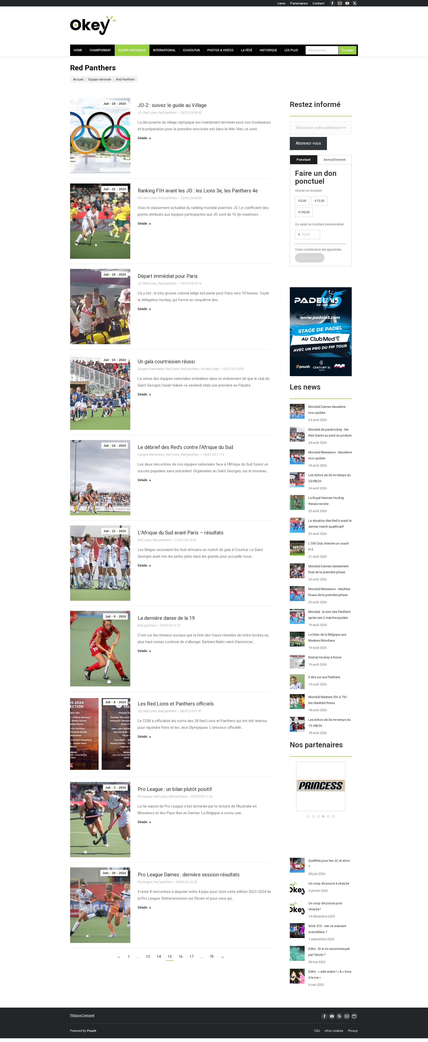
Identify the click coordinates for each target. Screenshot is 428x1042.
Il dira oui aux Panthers (324, 677)
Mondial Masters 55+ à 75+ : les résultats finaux (328, 700)
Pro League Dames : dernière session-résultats (189, 875)
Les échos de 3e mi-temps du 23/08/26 (329, 478)
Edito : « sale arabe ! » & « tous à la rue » (329, 974)
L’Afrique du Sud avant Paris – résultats (180, 533)
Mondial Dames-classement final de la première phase (328, 569)
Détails (142, 138)
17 (191, 956)
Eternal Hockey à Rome (324, 657)
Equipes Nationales (151, 369)
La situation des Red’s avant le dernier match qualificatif (329, 523)
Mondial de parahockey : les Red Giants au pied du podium (330, 432)
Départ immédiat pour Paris (168, 276)
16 (181, 956)
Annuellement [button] (334, 159)
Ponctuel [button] (303, 159)
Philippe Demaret (82, 1015)
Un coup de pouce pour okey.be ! (325, 906)
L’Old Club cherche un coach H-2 (328, 546)
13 (148, 956)
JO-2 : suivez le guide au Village (172, 105)
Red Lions (150, 112)
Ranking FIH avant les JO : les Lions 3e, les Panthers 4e (198, 191)
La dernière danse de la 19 (166, 618)
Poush (91, 1031)
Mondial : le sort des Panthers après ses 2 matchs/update (329, 615)
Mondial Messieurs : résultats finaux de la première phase (329, 592)
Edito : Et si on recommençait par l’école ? (329, 952)
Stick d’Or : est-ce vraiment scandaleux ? (327, 929)
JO (140, 112)
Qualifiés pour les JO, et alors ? (329, 863)
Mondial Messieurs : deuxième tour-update (330, 455)
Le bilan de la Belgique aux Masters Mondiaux (327, 637)
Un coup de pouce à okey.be (328, 883)
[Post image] (297, 411)
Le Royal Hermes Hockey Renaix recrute (326, 501)
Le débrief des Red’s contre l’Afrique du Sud (185, 447)
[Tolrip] (321, 810)
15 (170, 956)
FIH (140, 198)
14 (159, 956)
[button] (308, 816)
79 (212, 956)
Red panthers (167, 112)
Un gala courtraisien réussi (166, 362)
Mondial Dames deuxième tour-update (327, 410)
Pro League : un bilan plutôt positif (175, 789)
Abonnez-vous (308, 143)
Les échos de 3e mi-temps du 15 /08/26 (329, 723)
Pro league (145, 796)
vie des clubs (210, 369)
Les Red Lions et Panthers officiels (176, 704)
